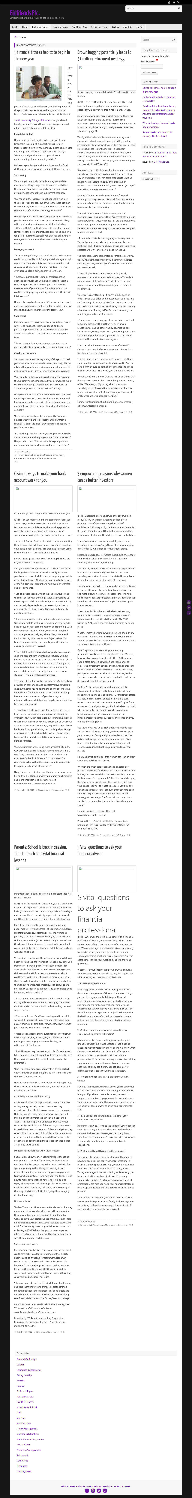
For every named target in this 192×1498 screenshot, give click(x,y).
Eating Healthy (24, 1375)
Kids (38, 1332)
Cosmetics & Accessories (28, 1370)
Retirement (51, 458)
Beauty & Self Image (26, 1359)
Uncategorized (24, 1471)
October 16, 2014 (87, 835)
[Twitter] (174, 2)
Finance (20, 455)
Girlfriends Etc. (24, 13)
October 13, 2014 (24, 1332)
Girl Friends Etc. (161, 161)
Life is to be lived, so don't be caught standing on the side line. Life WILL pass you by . (96, 1486)
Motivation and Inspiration (30, 1439)
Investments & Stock (49, 455)
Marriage (21, 1418)
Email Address (148, 61)
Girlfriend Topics (31, 455)
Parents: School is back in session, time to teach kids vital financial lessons (40, 853)
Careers (20, 1364)
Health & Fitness (24, 1402)
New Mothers (23, 1444)
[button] (149, 73)
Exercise (20, 1380)
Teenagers (21, 1466)
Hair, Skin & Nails (25, 1396)
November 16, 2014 (88, 412)
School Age (22, 1460)
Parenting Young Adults (28, 1450)
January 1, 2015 (23, 451)
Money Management (118, 412)
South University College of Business (33, 120)
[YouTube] (169, 2)
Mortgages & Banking (36, 458)
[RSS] (178, 2)
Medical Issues (23, 1423)
